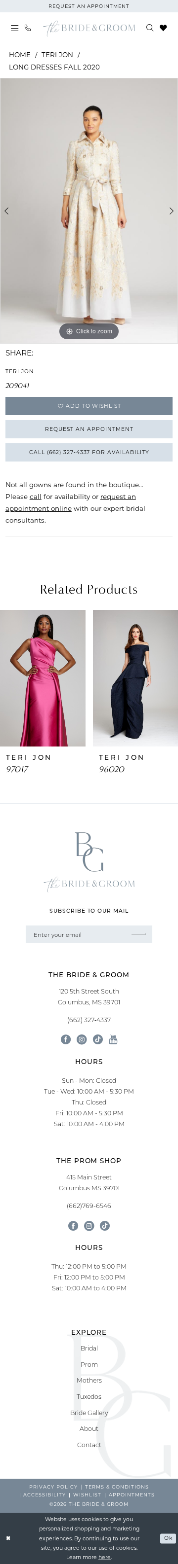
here (104, 1557)
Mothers (89, 1380)
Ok (168, 1538)
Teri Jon (57, 54)
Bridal (89, 1348)
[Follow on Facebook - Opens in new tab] (73, 1226)
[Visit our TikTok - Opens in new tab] (98, 1039)
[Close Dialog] (8, 1538)
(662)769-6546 (89, 1205)
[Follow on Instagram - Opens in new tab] (89, 1226)
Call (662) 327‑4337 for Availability (89, 452)
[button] (14, 28)
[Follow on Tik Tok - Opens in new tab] (105, 1226)
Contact (89, 1445)
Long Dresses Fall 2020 (54, 67)
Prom (89, 1364)
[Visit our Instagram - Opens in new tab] (82, 1039)
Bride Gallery (89, 1413)
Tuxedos (89, 1396)
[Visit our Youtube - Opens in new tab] (113, 1039)
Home (20, 54)
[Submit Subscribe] (139, 934)
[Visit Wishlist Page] (163, 28)
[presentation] (43, 678)
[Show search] (150, 28)
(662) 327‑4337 (89, 1020)
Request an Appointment (89, 429)
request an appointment (89, 6)
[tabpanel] (89, 210)
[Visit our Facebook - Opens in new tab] (66, 1039)
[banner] (89, 28)
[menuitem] (14, 28)
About (89, 1428)
